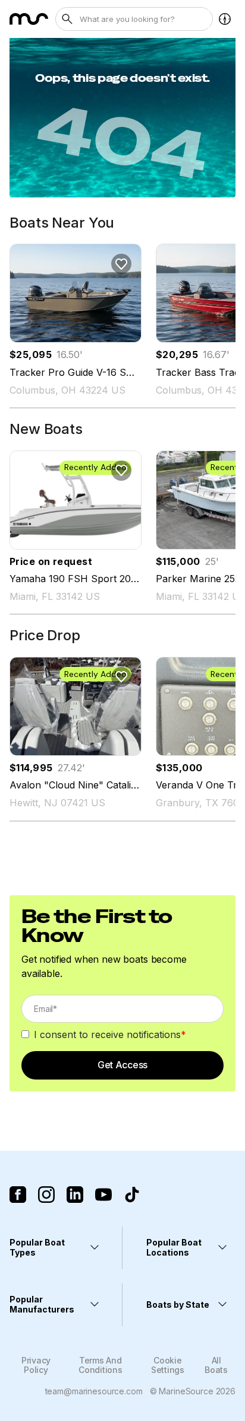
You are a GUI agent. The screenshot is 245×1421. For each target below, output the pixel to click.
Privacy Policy (36, 1364)
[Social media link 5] (132, 1194)
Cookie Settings (167, 1364)
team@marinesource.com (94, 1391)
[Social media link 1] (18, 1194)
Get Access (122, 1065)
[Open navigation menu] (224, 19)
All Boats (216, 1364)
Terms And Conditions (100, 1364)
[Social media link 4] (103, 1194)
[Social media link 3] (75, 1194)
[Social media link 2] (46, 1194)
